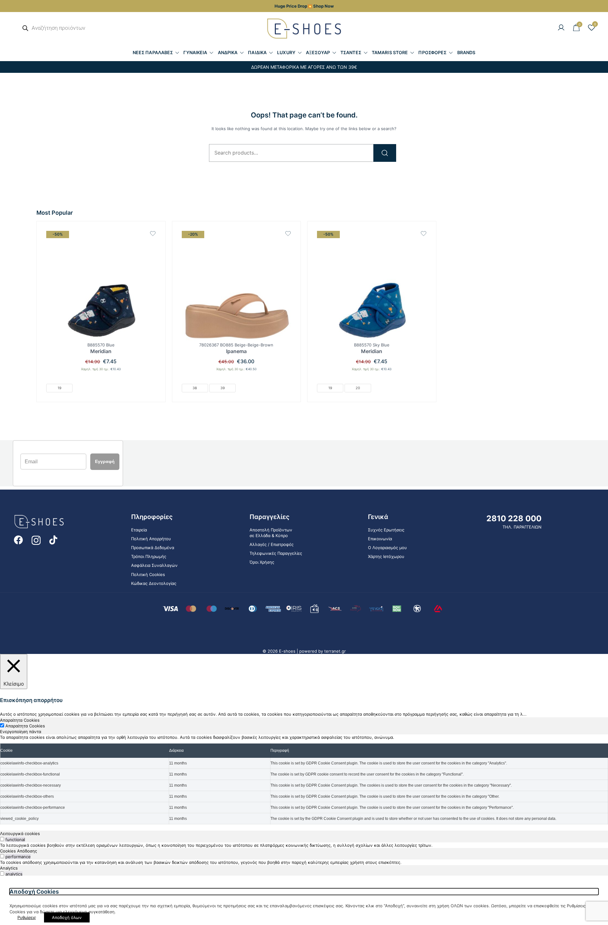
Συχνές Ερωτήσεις (386, 529)
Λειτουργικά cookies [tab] (20, 833)
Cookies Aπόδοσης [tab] (18, 850)
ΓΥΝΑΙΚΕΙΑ (195, 52)
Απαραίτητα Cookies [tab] (20, 720)
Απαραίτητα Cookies (25, 725)
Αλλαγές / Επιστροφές (272, 544)
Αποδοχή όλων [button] (67, 917)
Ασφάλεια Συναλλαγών (154, 565)
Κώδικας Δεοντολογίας (153, 583)
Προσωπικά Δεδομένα (152, 547)
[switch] (2, 839)
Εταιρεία (139, 529)
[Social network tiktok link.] (53, 539)
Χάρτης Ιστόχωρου (386, 556)
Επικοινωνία (380, 538)
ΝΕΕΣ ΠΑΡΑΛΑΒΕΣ (153, 52)
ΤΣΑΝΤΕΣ (350, 52)
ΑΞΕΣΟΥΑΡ (318, 52)
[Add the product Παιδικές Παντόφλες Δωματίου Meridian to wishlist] (152, 233)
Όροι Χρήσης (262, 562)
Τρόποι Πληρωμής (148, 556)
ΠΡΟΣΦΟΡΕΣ (432, 52)
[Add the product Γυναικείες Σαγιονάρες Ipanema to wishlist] (288, 233)
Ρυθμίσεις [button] (26, 917)
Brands (466, 52)
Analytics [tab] (9, 868)
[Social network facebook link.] (18, 539)
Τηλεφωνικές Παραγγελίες (276, 553)
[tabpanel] (304, 779)
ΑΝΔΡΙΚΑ (228, 52)
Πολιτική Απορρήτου (151, 538)
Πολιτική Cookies (148, 574)
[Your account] (561, 28)
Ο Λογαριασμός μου (387, 547)
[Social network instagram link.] (36, 539)
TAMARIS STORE (390, 52)
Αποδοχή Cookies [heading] (34, 891)
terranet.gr (335, 651)
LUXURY (286, 52)
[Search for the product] (384, 153)
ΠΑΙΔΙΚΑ (257, 52)
